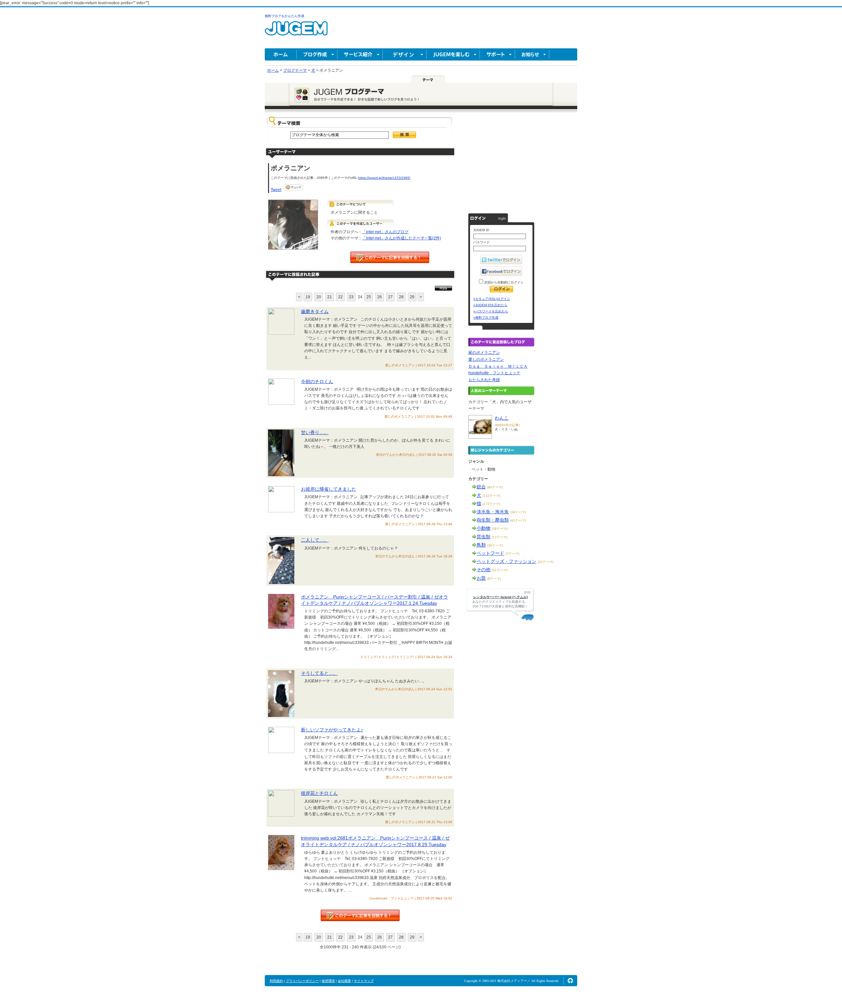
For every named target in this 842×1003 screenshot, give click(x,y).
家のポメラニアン (484, 352)
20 (318, 297)
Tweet (276, 189)
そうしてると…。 (319, 673)
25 (368, 297)
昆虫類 (483, 536)
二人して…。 (315, 540)
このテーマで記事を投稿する (389, 257)
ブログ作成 (317, 54)
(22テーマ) (546, 562)
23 (351, 297)
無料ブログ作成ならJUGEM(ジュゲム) (296, 32)
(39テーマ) (495, 545)
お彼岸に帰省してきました (328, 489)
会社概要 (344, 981)
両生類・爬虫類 (493, 520)
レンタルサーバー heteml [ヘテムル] (500, 597)
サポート (497, 54)
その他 (483, 569)
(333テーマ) (491, 496)
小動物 (483, 528)
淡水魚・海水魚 (493, 511)
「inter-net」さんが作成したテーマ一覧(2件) (401, 238)
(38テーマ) (518, 512)
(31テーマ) (500, 570)
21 (329, 297)
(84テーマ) (495, 487)
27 (390, 297)
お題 (481, 578)
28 (401, 297)
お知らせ (532, 54)
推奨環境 (328, 981)
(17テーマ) (500, 537)
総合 (481, 486)
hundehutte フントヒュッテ (494, 373)
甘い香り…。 (315, 432)
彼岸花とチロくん (319, 793)
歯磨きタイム (315, 311)
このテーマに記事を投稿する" (360, 915)
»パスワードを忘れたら (490, 311)
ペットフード (490, 553)
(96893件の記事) (507, 425)
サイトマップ (364, 981)
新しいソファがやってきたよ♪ (332, 729)
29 (412, 297)
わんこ (501, 418)
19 (308, 297)
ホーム (281, 54)
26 (379, 297)
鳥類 (481, 545)
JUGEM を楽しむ (453, 54)
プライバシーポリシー (302, 981)
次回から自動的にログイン (503, 282)
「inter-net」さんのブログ (385, 232)
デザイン (405, 54)
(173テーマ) (491, 504)
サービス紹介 (360, 54)
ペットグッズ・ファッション (506, 561)
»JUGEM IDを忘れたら (490, 305)
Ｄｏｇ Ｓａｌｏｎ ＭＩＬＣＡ (498, 366)
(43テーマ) (518, 520)
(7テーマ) (512, 553)
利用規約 (276, 981)
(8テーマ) (494, 578)
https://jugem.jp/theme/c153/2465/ (384, 178)
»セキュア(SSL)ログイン (491, 299)
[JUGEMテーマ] (428, 79)
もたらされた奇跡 (484, 380)
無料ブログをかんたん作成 (284, 16)
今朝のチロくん (317, 381)
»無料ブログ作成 (485, 317)
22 (340, 297)
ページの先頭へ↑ (570, 980)
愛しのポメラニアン (486, 359)
